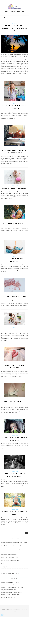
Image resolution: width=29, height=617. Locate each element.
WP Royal (14, 611)
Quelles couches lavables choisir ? (14, 188)
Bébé (14, 103)
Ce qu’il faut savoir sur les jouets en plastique (11, 545)
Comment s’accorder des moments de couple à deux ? (14, 28)
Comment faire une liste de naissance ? (10, 570)
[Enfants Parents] (14, 6)
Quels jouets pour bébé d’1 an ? (14, 330)
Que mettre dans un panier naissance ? (10, 560)
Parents (14, 23)
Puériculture (14, 185)
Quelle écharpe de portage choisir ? (14, 223)
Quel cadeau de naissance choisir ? (14, 296)
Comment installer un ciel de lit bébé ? (10, 573)
